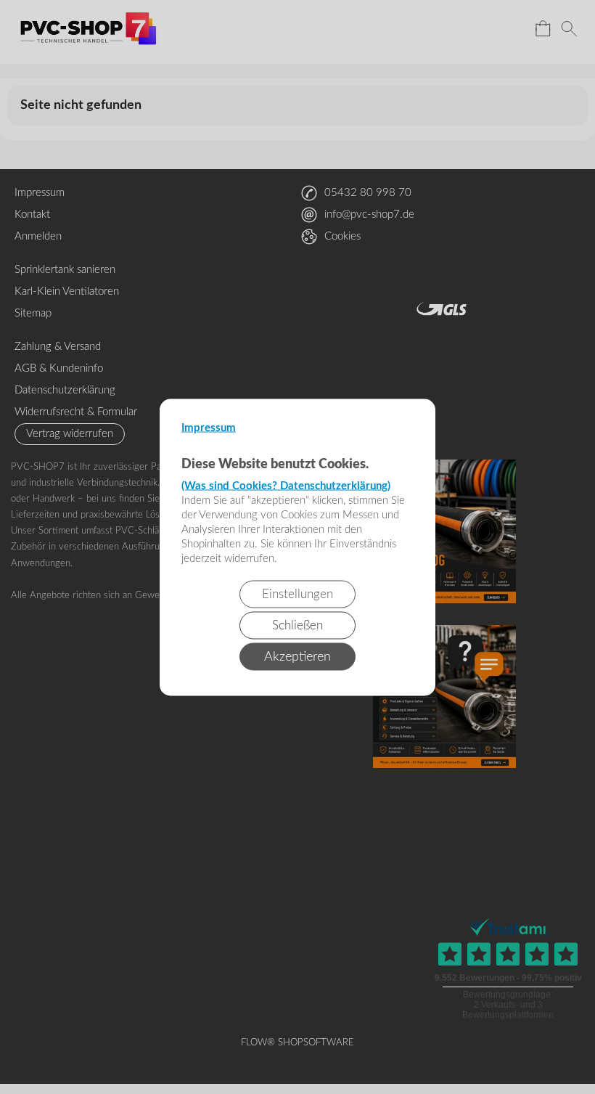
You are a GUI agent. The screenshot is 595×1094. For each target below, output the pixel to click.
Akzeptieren (297, 656)
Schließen (297, 625)
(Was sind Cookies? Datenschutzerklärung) (285, 485)
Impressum (208, 427)
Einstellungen (297, 593)
